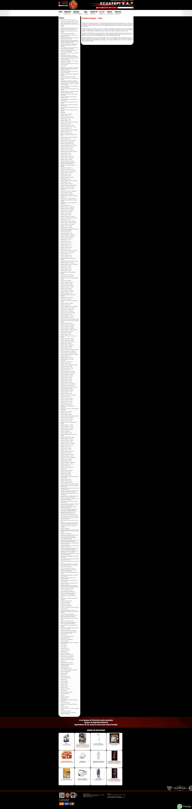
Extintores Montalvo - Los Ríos (67, 357)
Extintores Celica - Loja (65, 249)
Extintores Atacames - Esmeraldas (67, 371)
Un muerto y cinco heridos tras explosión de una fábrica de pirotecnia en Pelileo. (69, 491)
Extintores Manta (64, 687)
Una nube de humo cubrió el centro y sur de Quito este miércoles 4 (69, 518)
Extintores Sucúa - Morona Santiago (68, 312)
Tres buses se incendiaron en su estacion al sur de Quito (70, 54)
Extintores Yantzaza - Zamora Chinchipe (69, 329)
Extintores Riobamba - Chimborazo (68, 462)
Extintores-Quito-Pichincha (66, 480)
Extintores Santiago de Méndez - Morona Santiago (69, 201)
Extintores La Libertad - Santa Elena (68, 457)
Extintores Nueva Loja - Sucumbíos (68, 443)
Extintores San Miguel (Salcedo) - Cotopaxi (69, 354)
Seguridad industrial (65, 693)
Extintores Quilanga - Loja (66, 128)
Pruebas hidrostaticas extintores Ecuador (69, 670)
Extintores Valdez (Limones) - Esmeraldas (69, 264)
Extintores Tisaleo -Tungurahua (67, 156)
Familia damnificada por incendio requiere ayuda (69, 619)
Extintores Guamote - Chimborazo (67, 208)
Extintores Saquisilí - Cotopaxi (67, 303)
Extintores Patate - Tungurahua (67, 194)
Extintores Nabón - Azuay (66, 153)
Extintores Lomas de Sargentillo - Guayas (69, 364)
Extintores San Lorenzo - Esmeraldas (68, 395)
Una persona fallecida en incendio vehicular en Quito (70, 79)
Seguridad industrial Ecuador (67, 692)
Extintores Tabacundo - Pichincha (67, 341)
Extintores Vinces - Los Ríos (66, 411)
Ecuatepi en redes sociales (66, 601)
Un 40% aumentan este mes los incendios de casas (70, 562)
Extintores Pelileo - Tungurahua (67, 344)
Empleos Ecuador (64, 681)
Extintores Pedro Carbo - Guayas (67, 385)
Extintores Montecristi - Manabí (67, 438)
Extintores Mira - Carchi (65, 219)
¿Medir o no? (63, 661)
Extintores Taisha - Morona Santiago (68, 140)
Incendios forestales (65, 641)
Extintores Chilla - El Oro (66, 138)
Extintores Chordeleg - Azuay (66, 247)
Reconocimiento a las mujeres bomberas (69, 514)
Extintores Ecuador (64, 706)
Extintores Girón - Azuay (65, 241)
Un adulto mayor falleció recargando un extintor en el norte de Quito (69, 570)
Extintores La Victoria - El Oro (67, 148)
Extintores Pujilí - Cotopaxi (66, 343)
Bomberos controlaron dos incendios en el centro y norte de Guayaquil (69, 51)
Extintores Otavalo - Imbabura (67, 429)
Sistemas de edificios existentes (67, 621)
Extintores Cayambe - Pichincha (67, 428)
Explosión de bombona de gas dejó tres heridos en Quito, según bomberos (69, 623)
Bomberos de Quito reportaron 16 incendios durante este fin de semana (69, 38)
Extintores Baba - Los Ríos (66, 265)
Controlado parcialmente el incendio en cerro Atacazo (70, 89)
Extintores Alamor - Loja (65, 253)
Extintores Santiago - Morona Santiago (68, 145)
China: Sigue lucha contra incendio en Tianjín (68, 596)
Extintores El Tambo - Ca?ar (66, 256)
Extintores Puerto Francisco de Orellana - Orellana (69, 435)
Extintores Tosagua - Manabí (66, 346)
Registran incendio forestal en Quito (68, 76)
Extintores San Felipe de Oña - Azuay (68, 126)
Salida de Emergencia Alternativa (67, 614)
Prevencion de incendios (66, 711)
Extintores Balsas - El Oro (66, 245)
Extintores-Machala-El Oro (66, 475)
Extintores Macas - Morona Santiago (68, 383)
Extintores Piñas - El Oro (65, 369)
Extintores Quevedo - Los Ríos (67, 464)
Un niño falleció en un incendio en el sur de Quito (69, 521)
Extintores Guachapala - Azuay (67, 146)
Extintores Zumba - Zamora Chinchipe (68, 222)
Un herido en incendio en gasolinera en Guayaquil (69, 526)
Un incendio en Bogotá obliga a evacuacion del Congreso (69, 557)
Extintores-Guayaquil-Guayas (67, 482)
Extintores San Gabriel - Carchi (67, 368)
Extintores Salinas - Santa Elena (67, 417)
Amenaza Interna (64, 608)
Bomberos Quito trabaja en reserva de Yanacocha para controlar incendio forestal (69, 56)
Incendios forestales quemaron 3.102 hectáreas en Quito (68, 578)
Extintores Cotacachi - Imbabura (67, 328)
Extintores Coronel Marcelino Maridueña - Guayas (69, 301)
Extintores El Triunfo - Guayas (67, 419)
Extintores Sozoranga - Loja (66, 133)
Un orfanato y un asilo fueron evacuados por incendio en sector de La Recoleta (70, 497)
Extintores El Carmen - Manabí (67, 440)
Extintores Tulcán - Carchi (66, 449)
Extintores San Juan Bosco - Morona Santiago (68, 166)
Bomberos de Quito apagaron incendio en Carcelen (69, 31)
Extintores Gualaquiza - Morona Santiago (69, 306)
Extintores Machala (64, 682)
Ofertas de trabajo (64, 673)
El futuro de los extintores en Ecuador (68, 19)
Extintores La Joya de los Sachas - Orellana (69, 349)
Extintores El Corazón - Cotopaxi (67, 177)
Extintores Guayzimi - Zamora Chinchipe (69, 180)
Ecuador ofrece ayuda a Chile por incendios (70, 516)
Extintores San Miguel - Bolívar (67, 297)
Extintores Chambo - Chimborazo (67, 252)
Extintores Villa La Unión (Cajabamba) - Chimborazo (69, 203)
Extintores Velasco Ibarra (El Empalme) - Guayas (69, 423)
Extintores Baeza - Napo (65, 179)
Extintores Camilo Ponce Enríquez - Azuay (69, 261)
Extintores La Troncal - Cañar (67, 420)
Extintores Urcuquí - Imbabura (67, 227)
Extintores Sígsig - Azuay (66, 231)
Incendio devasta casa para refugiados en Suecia (69, 573)
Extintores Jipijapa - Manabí (66, 432)
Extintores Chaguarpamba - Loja (67, 143)
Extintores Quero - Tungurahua (67, 210)
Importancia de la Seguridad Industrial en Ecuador (69, 705)
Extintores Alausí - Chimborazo (67, 290)
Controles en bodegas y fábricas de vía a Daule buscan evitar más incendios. (69, 616)
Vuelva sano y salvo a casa (66, 589)
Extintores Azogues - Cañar (66, 414)
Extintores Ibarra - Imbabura (66, 459)
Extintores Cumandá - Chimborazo (68, 324)
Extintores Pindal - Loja (65, 182)
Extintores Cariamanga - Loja (67, 361)
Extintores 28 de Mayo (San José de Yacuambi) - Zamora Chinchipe (68, 163)
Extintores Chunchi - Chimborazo (67, 236)
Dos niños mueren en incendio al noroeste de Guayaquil (69, 494)
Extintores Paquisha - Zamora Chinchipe (69, 137)
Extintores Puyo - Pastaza (66, 412)
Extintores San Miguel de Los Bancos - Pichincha (68, 259)
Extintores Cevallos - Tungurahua (67, 206)
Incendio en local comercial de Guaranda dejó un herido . (69, 105)
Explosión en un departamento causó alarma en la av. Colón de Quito (70, 628)
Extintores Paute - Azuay (65, 304)
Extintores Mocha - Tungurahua (67, 150)
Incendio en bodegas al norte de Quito (68, 630)
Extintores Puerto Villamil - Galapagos (68, 191)
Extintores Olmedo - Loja (66, 120)
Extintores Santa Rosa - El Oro (67, 445)
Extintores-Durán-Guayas (66, 473)
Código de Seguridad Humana (67, 657)
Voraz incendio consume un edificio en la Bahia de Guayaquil (69, 36)
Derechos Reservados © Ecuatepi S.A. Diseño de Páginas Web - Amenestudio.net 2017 (116, 797)
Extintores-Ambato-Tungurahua (67, 467)
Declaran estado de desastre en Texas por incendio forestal (69, 576)
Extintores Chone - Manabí (66, 448)
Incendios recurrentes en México (67, 588)
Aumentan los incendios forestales (68, 33)
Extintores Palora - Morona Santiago (68, 221)
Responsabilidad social (65, 637)
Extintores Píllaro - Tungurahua (67, 309)
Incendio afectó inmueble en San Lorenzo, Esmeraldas (69, 95)
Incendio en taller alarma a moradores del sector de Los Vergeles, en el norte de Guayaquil (69, 45)
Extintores (63, 695)
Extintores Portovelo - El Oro (66, 314)
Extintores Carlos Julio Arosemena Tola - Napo (69, 135)
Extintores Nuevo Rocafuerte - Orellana (69, 151)
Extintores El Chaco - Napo (66, 242)
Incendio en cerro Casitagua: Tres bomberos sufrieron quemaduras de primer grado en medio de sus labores (70, 68)
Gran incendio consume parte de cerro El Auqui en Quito (69, 581)
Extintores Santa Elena (65, 431)
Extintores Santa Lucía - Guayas (67, 326)
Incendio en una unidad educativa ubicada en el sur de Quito (69, 64)
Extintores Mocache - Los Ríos (67, 317)
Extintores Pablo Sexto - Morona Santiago (69, 122)
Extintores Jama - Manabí (66, 280)
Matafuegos (63, 112)
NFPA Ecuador (64, 690)
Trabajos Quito (64, 679)
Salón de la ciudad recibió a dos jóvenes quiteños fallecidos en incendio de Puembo (69, 586)
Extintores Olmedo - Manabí (66, 192)
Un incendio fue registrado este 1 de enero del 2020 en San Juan (69, 72)
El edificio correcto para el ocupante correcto (70, 607)
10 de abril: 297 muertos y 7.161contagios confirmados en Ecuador (69, 61)
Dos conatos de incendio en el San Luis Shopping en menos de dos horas (69, 512)
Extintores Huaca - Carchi (66, 239)
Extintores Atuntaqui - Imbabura (67, 388)
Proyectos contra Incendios (66, 566)
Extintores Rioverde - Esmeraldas (67, 224)
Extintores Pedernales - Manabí (67, 390)
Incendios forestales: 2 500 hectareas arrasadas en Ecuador (68, 713)
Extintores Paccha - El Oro (66, 175)
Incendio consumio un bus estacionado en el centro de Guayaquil (70, 87)
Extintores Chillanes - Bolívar (66, 211)
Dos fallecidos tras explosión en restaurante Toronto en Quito (69, 486)
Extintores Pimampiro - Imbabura (67, 262)
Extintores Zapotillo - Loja (66, 205)
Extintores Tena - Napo (65, 396)
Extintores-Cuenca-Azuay (66, 479)
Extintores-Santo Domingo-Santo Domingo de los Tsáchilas (69, 477)
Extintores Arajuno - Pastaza (66, 159)
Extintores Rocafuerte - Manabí (67, 331)
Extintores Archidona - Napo (66, 269)
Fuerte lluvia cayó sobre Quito (67, 639)
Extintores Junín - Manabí (66, 267)
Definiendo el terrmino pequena (67, 656)
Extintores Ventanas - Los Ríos (67, 425)
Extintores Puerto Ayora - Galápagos (68, 351)
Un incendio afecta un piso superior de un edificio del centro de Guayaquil (69, 48)
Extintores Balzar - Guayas (66, 404)
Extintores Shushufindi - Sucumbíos (68, 372)
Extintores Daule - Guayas (66, 452)
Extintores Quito (64, 684)
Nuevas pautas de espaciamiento (67, 591)
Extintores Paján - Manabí (66, 299)
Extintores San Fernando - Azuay (67, 169)
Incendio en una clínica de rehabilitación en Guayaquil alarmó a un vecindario (69, 551)
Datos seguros (64, 646)
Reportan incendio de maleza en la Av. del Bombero (69, 110)
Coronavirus (63, 66)
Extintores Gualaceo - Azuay (66, 366)
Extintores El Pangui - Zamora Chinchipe (69, 217)
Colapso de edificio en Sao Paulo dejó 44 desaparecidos (69, 100)
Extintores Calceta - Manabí (66, 380)
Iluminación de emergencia (66, 605)
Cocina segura (64, 645)
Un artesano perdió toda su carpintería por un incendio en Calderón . (70, 543)
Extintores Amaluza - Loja (66, 174)
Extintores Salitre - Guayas (66, 348)
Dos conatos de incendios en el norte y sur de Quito (69, 103)
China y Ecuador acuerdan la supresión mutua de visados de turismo (69, 633)
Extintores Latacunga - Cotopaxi (67, 451)
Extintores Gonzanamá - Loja (66, 167)
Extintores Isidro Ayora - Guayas (67, 276)
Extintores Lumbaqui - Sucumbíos (67, 186)
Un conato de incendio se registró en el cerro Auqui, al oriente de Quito (70, 499)
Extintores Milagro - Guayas (66, 460)
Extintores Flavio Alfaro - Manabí (67, 285)
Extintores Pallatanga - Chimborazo (68, 234)
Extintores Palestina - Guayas (67, 323)
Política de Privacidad (65, 800)
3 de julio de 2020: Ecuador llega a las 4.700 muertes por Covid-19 (70, 59)
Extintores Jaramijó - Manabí (66, 377)
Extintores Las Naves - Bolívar (67, 172)
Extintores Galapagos (65, 528)
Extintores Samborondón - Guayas (68, 437)
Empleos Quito (64, 674)
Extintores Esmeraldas (65, 465)
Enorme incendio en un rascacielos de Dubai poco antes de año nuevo (70, 559)
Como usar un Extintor (65, 702)
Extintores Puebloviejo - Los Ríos (67, 315)
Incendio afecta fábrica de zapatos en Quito (69, 484)
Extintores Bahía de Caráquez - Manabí (69, 387)
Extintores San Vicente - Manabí (67, 338)
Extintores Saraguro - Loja (66, 244)
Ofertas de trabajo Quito (65, 671)
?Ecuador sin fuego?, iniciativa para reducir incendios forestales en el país (69, 92)
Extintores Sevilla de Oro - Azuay (67, 125)
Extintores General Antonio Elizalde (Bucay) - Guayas (70, 278)
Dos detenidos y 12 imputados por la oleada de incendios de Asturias (70, 554)
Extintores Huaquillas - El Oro (67, 441)
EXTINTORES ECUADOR (66, 668)
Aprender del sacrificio (65, 649)
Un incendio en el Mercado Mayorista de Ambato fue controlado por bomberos (69, 510)
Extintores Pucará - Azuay (66, 131)
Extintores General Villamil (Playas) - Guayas (70, 416)
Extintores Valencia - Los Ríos (67, 376)
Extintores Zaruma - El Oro (66, 334)
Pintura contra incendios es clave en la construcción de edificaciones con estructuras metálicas (70, 611)
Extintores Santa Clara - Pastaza (67, 161)
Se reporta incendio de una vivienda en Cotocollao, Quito (69, 97)
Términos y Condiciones (65, 799)
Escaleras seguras (64, 666)
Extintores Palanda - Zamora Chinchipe (69, 185)
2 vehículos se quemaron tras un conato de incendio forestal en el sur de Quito (69, 536)
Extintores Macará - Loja (65, 356)
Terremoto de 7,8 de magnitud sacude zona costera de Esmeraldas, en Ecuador (69, 549)
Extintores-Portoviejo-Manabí (66, 470)
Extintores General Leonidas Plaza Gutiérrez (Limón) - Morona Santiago (70, 229)
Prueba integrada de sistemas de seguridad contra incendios (69, 643)
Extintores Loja (64, 468)
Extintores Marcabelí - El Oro (66, 233)
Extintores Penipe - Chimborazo (67, 142)
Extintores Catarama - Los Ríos (67, 287)
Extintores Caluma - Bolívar (66, 288)
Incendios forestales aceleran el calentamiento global (67, 665)
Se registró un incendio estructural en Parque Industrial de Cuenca (70, 489)
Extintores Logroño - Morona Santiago (68, 171)
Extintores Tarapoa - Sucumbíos (67, 157)
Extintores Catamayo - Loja (66, 393)
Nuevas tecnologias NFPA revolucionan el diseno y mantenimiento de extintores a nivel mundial (70, 24)
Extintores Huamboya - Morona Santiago (69, 130)
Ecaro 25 (62, 26)
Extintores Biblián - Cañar (66, 270)
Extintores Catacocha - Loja (66, 293)
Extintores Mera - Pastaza (66, 123)
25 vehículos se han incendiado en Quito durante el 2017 (69, 502)
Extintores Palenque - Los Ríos (67, 291)
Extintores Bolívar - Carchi (66, 214)
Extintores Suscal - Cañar (66, 154)
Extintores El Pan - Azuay (66, 115)
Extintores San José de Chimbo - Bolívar (69, 250)
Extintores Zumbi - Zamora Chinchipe (68, 198)
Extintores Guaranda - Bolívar (67, 399)
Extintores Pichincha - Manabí (67, 238)
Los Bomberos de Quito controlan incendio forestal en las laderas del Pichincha (69, 29)
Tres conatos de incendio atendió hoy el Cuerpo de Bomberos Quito (69, 538)
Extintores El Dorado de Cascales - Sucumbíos (68, 189)
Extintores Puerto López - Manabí (67, 340)
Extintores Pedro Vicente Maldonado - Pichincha (68, 273)
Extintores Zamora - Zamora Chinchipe (68, 352)
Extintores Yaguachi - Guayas (67, 382)
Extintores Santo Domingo (66, 533)
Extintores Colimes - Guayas (66, 283)
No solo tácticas (64, 634)
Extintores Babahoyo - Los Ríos (67, 456)
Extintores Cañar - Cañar (66, 363)
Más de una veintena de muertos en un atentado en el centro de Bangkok (68, 594)
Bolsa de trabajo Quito (65, 676)
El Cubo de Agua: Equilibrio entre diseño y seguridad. (69, 599)
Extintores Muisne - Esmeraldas (67, 274)
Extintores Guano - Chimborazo (67, 311)
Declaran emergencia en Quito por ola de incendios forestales (69, 584)
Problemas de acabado (65, 602)
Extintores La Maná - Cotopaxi (67, 398)
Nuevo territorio (64, 651)
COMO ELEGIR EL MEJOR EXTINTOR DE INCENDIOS (69, 700)
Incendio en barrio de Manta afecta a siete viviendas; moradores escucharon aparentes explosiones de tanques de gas (70, 41)
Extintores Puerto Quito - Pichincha (68, 216)
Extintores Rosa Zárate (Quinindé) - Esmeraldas (68, 407)
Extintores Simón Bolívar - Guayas (67, 308)
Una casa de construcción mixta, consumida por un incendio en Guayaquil (70, 505)
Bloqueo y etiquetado (65, 653)
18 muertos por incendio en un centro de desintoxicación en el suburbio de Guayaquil (70, 81)
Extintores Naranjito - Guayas (67, 402)
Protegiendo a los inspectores (67, 662)
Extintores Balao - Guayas (66, 332)
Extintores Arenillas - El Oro (66, 379)
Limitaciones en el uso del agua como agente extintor (70, 709)
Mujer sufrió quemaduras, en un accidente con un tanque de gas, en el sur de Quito (69, 565)
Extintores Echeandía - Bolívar (67, 282)
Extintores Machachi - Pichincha (67, 374)
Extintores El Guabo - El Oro (66, 391)
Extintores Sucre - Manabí (66, 213)
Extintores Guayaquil (65, 696)
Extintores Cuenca (64, 685)
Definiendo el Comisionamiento (67, 654)
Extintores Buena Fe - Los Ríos (67, 426)
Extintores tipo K (64, 698)
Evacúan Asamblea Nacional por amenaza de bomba (69, 108)
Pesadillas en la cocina (65, 604)
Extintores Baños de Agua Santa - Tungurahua (67, 360)
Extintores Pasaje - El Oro (66, 446)
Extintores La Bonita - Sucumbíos (67, 117)
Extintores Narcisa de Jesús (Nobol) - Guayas (70, 319)
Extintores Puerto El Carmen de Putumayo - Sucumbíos (69, 196)
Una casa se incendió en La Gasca (68, 568)
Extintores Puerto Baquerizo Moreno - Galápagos (68, 295)
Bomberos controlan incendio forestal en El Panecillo (69, 75)
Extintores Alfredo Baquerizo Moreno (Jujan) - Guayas (70, 321)
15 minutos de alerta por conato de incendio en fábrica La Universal (70, 546)
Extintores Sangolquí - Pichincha (67, 454)
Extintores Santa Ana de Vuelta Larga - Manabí (68, 336)
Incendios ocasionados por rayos (67, 659)
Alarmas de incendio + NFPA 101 (67, 636)
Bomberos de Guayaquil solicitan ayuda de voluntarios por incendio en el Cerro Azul (69, 523)
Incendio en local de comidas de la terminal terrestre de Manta (69, 84)
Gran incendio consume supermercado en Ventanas (69, 626)
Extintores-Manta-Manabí (66, 471)
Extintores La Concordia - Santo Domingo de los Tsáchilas (70, 409)
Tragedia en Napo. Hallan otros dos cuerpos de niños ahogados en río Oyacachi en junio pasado (70, 530)
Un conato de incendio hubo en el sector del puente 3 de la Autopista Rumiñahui (70, 541)
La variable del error (65, 648)
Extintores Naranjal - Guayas (66, 401)
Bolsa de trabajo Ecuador (66, 677)
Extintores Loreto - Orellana (66, 225)
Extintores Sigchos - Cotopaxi (67, 183)
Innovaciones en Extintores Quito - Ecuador (69, 21)
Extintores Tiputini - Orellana (66, 114)
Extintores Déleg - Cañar (66, 118)
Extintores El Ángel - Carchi (66, 255)
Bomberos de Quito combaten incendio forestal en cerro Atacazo (68, 507)
